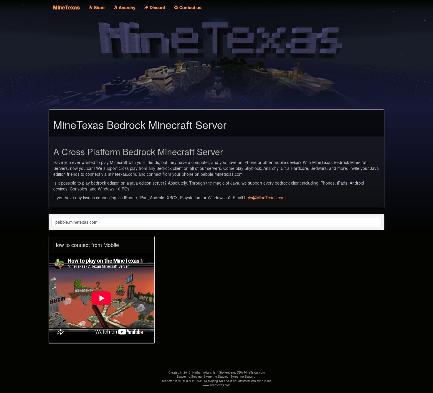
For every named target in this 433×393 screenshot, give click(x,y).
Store (99, 7)
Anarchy (126, 7)
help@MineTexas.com (265, 197)
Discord (156, 7)
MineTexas (66, 7)
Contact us (189, 7)
